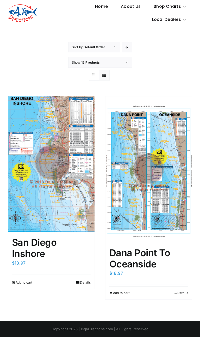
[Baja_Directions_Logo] (22, 6)
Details (85, 282)
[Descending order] (127, 47)
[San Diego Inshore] (51, 164)
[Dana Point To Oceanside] (148, 169)
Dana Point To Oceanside (139, 258)
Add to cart (24, 282)
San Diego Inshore (34, 248)
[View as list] (104, 75)
